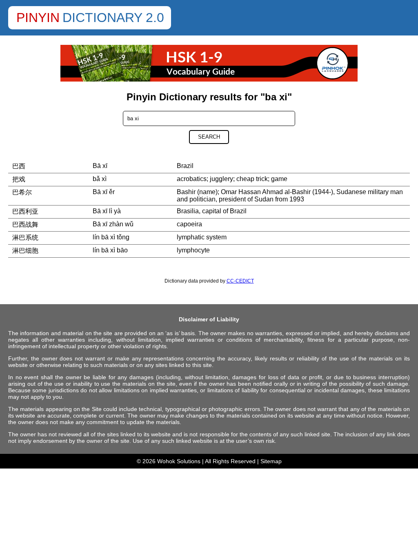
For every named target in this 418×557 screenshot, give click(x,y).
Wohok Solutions (178, 461)
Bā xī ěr (104, 191)
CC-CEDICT (240, 281)
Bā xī (100, 165)
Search (209, 137)
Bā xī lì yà (107, 211)
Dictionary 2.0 (113, 17)
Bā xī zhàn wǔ (113, 224)
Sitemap (271, 461)
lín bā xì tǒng (111, 237)
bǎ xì (100, 178)
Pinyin (38, 17)
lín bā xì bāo (110, 250)
